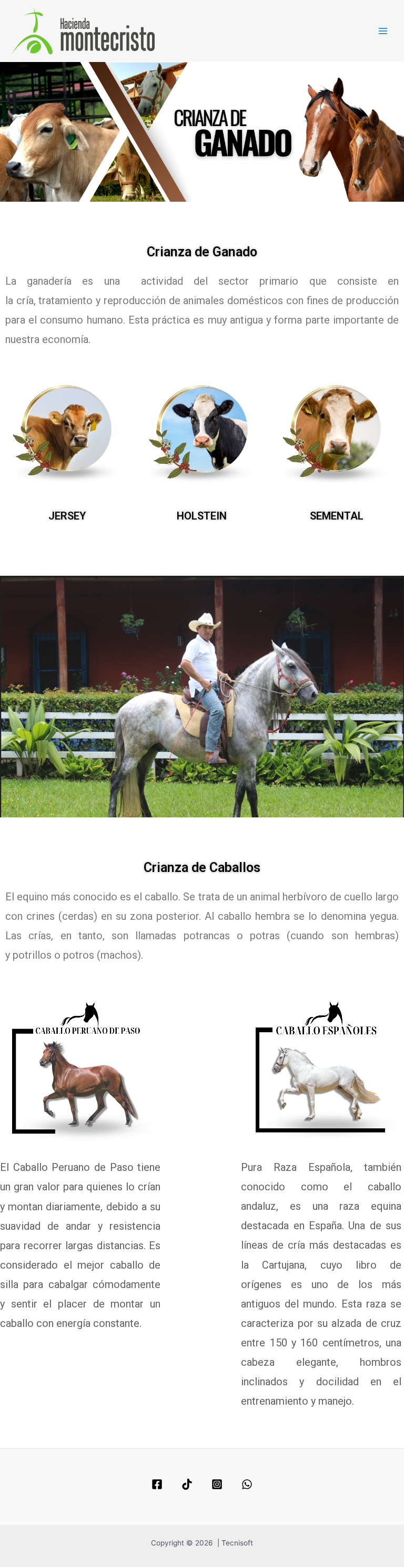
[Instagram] (217, 1484)
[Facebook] (157, 1484)
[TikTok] (187, 1484)
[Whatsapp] (247, 1484)
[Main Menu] (383, 30)
